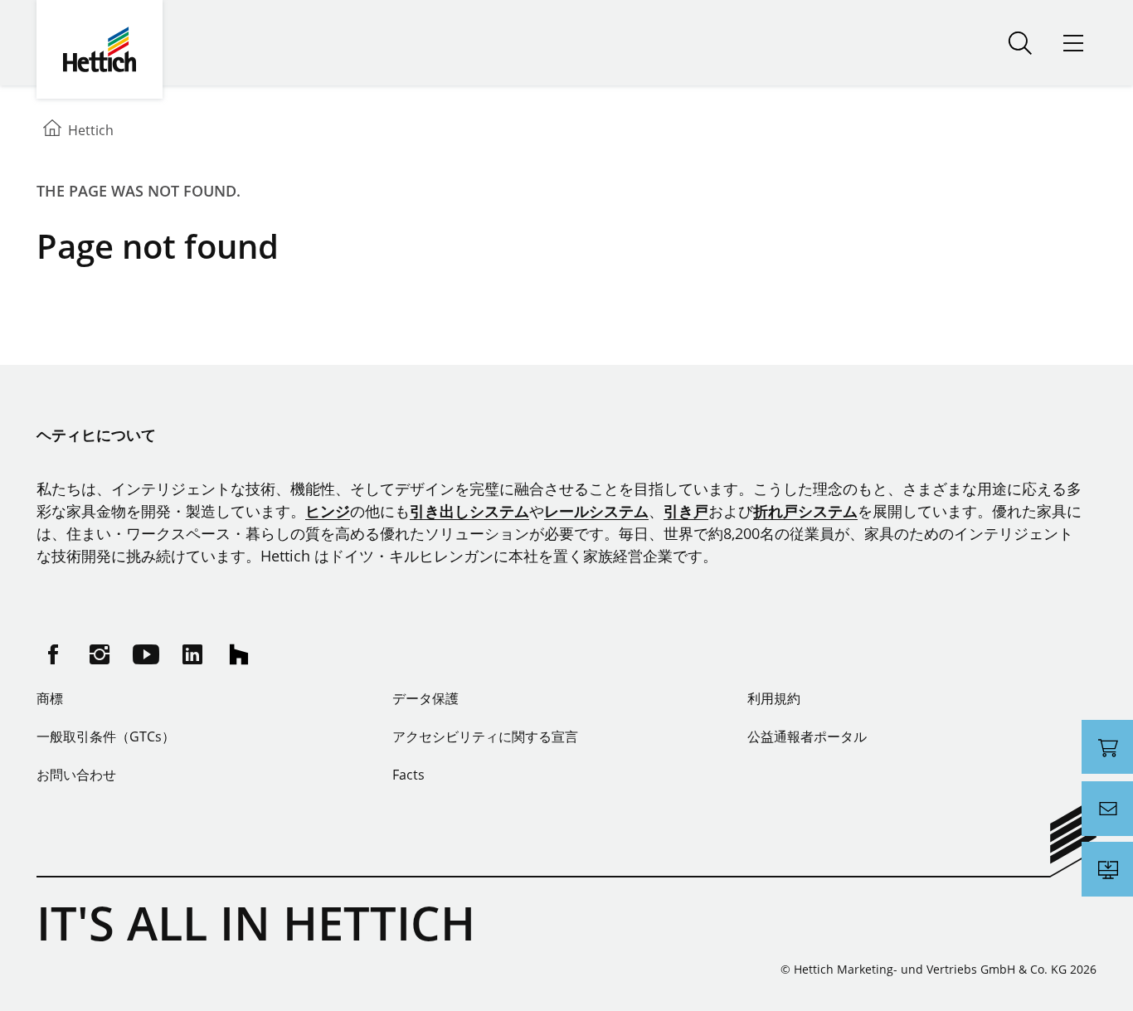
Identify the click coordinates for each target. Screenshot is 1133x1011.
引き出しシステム (469, 511)
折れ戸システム (805, 511)
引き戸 (686, 511)
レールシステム (596, 511)
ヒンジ (327, 511)
